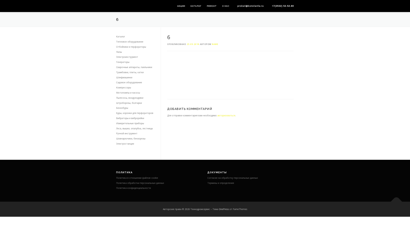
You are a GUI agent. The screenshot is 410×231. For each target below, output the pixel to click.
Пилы (119, 51)
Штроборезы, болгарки (129, 102)
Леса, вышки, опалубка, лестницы (134, 128)
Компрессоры (123, 87)
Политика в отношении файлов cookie (137, 177)
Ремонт (212, 6)
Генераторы (122, 62)
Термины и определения (220, 182)
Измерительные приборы (130, 123)
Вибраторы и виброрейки (130, 118)
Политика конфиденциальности (133, 187)
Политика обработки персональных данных (140, 182)
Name (215, 44)
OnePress (224, 209)
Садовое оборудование (129, 82)
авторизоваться (226, 115)
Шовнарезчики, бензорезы (130, 138)
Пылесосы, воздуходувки (129, 97)
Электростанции (125, 143)
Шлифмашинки (124, 77)
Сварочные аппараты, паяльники (134, 67)
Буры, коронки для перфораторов (134, 113)
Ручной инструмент (126, 133)
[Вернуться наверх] (396, 201)
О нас (225, 6)
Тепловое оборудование (129, 41)
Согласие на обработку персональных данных (232, 177)
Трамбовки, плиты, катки (130, 72)
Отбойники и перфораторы (131, 46)
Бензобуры (122, 107)
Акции (181, 6)
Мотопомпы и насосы (128, 92)
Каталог (196, 6)
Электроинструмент (127, 56)
